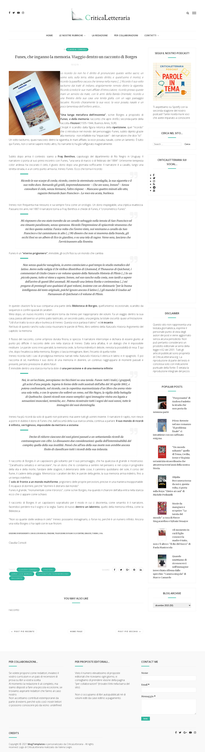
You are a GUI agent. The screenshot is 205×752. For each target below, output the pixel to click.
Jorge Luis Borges (22, 574)
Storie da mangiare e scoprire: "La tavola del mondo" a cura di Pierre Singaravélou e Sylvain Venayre (170, 512)
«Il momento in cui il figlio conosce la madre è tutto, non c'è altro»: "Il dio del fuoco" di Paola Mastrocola (171, 538)
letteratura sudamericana (53, 574)
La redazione (100, 35)
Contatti (150, 35)
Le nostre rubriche (71, 35)
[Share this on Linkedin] (140, 569)
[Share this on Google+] (127, 569)
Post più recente (24, 631)
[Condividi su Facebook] (114, 569)
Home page (76, 631)
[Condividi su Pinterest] (134, 569)
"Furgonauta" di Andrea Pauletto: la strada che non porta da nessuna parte (172, 405)
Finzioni (48, 569)
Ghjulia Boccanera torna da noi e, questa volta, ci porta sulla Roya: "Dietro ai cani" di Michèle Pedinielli (172, 486)
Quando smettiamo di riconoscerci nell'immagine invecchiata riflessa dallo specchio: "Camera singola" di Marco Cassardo (170, 567)
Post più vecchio (128, 631)
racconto (17, 578)
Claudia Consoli (77, 49)
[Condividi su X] (121, 569)
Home (49, 35)
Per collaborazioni (126, 35)
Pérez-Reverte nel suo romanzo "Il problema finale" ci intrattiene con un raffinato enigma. (172, 429)
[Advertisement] (172, 252)
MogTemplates (36, 744)
